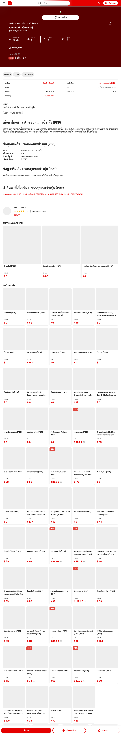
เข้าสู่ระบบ (112, 3)
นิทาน (17, 74)
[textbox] (60, 153)
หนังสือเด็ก (7, 74)
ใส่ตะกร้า (105, 730)
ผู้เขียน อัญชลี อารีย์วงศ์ (18, 30)
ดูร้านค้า (17, 215)
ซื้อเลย (26, 730)
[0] (98, 3)
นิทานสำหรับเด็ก (27, 74)
